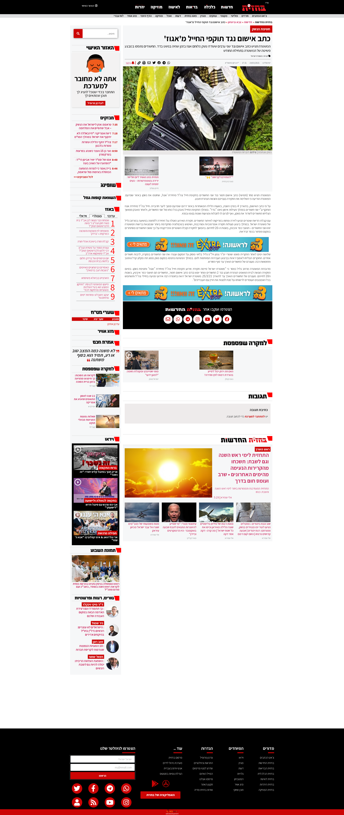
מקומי (223, 16)
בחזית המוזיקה (266, 790)
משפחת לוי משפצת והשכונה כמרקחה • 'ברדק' (94, 232)
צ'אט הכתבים (259, 16)
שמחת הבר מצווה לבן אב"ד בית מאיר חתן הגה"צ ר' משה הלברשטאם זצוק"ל (92, 223)
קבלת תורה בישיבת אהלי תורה (93, 241)
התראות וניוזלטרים (203, 763)
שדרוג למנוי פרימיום (203, 768)
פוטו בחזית (191, 16)
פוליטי (234, 16)
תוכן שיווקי (238, 790)
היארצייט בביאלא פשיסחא (95, 278)
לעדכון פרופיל (95, 103)
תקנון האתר (207, 784)
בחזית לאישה (267, 779)
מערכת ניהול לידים (172, 763)
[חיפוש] (78, 33)
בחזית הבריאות (266, 768)
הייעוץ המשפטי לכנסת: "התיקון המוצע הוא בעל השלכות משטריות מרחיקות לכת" (93, 287)
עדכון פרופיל (206, 757)
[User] (77, 802)
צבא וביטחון (235, 22)
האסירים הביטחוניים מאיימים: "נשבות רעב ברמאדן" (94, 269)
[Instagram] (126, 802)
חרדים (245, 16)
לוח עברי (118, 16)
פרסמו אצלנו (206, 779)
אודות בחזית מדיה (203, 790)
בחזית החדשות (263, 22)
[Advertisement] (172, 702)
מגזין (203, 16)
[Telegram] (110, 788)
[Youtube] (110, 802)
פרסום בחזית (175, 757)
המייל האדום (206, 774)
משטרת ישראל (257, 56)
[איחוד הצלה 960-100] (197, 251)
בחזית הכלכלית (266, 774)
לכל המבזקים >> (83, 177)
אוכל (169, 16)
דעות (178, 16)
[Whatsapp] (126, 788)
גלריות (240, 774)
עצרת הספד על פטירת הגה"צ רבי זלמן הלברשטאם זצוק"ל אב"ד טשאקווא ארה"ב (93, 250)
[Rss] (93, 802)
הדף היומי (146, 16)
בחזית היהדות (267, 784)
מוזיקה (159, 16)
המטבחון (238, 779)
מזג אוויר (132, 16)
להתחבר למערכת (255, 416)
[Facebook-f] (93, 788)
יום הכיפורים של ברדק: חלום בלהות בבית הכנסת (94, 260)
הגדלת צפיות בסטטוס (171, 774)
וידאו (241, 757)
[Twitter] (77, 788)
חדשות (248, 22)
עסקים (213, 16)
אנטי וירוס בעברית (173, 768)
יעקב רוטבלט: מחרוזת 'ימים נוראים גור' (94, 296)
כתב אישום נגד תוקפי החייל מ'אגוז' (217, 38)
